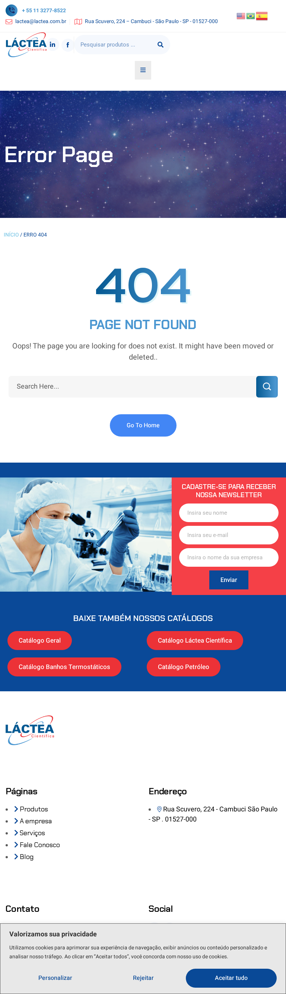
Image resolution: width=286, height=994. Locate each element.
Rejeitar (143, 978)
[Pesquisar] (160, 44)
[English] (241, 15)
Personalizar (55, 978)
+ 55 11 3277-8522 (44, 11)
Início (11, 235)
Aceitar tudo (231, 978)
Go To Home (143, 425)
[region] (143, 958)
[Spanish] (262, 15)
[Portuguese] (251, 15)
